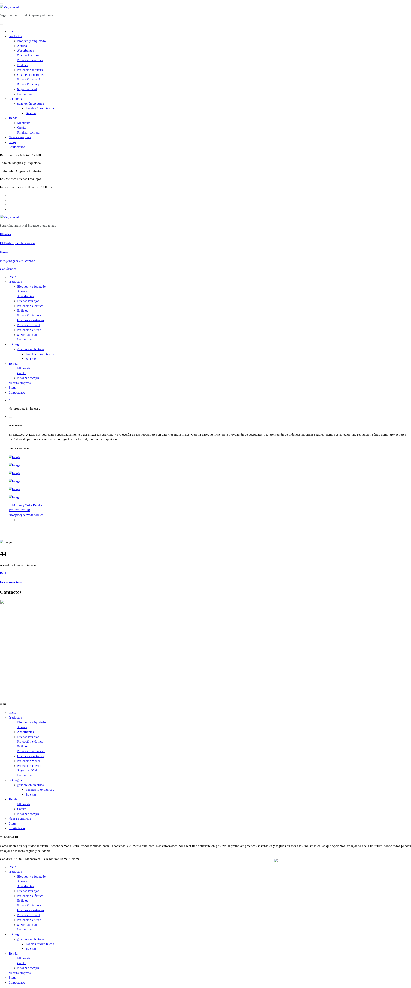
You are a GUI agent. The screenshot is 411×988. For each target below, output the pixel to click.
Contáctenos (17, 147)
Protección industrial (31, 69)
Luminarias (24, 94)
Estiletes (22, 65)
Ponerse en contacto (11, 582)
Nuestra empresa (20, 137)
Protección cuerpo (29, 84)
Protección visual (28, 79)
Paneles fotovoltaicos (40, 108)
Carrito (21, 127)
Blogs (12, 142)
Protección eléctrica (30, 60)
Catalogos (15, 98)
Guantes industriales (30, 74)
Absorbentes (25, 50)
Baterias (31, 113)
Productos (15, 36)
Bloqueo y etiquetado (31, 41)
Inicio (12, 31)
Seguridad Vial (27, 89)
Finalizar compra (28, 132)
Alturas (22, 46)
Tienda (13, 118)
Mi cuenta (23, 123)
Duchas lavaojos (28, 55)
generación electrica (30, 103)
